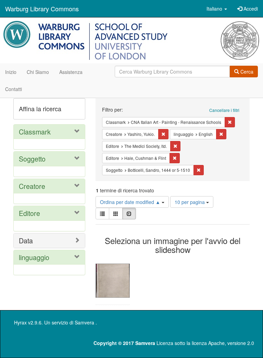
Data (26, 240)
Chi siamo (38, 71)
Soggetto (32, 159)
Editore (29, 213)
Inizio (10, 71)
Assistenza (71, 71)
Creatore (32, 186)
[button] (216, 8)
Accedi (250, 8)
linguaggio (34, 257)
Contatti (13, 89)
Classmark (35, 132)
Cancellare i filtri (224, 110)
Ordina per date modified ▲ (131, 202)
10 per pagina (190, 202)
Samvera (84, 322)
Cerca (246, 71)
